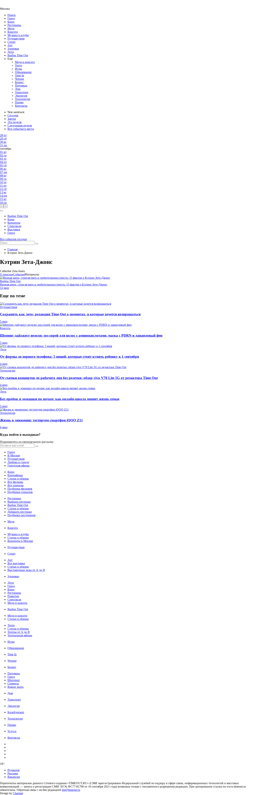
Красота (12, 31)
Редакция (13, 770)
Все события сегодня (13, 239)
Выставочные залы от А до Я (26, 570)
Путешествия (15, 38)
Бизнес (19, 82)
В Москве (13, 455)
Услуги (11, 731)
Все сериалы (15, 485)
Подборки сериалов (20, 492)
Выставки (13, 229)
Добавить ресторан (19, 511)
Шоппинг (13, 680)
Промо (19, 102)
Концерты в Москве (20, 541)
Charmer (18, 793)
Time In (19, 75)
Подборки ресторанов (21, 515)
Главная (12, 249)
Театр (18, 65)
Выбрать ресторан (19, 501)
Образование (23, 72)
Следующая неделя (19, 125)
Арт (10, 45)
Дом (17, 89)
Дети (10, 52)
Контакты (21, 105)
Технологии (22, 99)
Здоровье (13, 48)
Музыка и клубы (18, 35)
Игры (18, 68)
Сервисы (13, 683)
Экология (21, 95)
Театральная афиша (19, 635)
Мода (10, 28)
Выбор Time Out (17, 55)
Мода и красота (25, 62)
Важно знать (15, 686)
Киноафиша (15, 475)
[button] (1, 210)
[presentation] (2, 206)
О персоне (6, 274)
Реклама (12, 773)
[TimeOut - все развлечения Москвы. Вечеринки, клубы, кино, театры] (8, 5)
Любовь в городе (18, 462)
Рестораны (14, 25)
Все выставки (16, 563)
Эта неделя (14, 122)
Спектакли (14, 226)
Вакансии (13, 776)
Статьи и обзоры (18, 478)
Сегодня (12, 115)
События (19, 274)
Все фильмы (15, 482)
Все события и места (20, 128)
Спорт (11, 41)
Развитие (13, 596)
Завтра (11, 118)
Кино (10, 21)
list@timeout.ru (71, 789)
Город (11, 18)
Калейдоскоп (15, 712)
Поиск (11, 15)
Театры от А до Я (18, 632)
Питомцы (21, 85)
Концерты (13, 222)
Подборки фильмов (19, 488)
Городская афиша (18, 465)
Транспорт (21, 92)
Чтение (19, 78)
